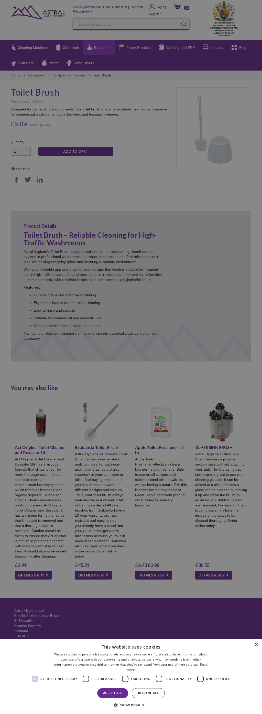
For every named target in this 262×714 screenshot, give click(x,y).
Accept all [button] (112, 693)
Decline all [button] (148, 693)
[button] (131, 705)
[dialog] (131, 676)
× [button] (256, 645)
